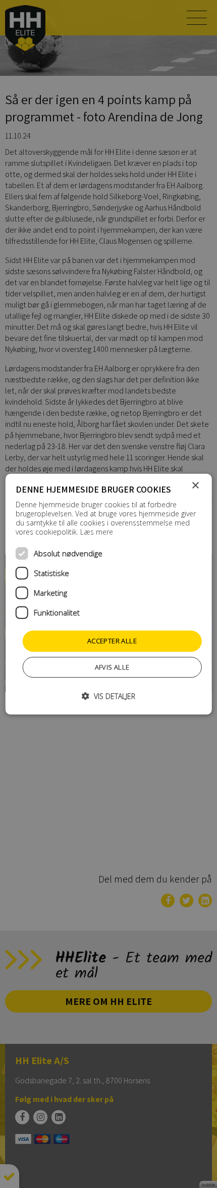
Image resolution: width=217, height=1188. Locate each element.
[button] (108, 696)
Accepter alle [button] (112, 640)
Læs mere (96, 532)
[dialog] (109, 593)
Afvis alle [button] (112, 667)
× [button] (195, 485)
